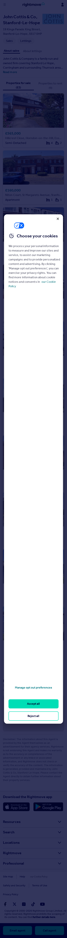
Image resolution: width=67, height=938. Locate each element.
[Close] (58, 219)
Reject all (33, 716)
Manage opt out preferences (33, 687)
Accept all (33, 703)
